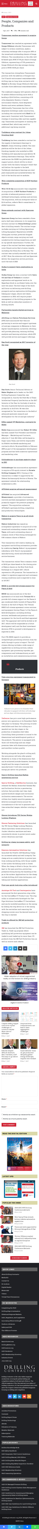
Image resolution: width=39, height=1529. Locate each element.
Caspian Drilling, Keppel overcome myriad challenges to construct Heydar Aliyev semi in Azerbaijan (10, 1029)
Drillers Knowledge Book (10, 1448)
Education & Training (9, 1427)
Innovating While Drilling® (11, 1321)
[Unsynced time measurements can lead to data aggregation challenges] (29, 1017)
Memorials (5, 1290)
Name (4, 1099)
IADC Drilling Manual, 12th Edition (14, 1457)
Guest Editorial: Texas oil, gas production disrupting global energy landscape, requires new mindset (28, 1055)
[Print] (25, 948)
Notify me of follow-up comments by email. (19, 1115)
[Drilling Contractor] (21, 3)
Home (5, 12)
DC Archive (5, 1284)
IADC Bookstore (7, 1351)
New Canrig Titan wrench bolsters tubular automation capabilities (25, 1219)
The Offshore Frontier (9, 1330)
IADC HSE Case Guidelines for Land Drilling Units (19, 1504)
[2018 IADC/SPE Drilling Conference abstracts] (7, 1211)
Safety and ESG (7, 1327)
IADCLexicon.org (7, 1348)
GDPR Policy (20, 1521)
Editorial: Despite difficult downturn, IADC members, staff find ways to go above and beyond (10, 1055)
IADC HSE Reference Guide (11, 1467)
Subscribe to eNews (19, 1258)
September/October (12, 17)
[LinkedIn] (15, 948)
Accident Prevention (9, 1411)
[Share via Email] (20, 948)
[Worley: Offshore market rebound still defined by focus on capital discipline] (7, 1239)
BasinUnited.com (8, 1341)
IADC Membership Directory (11, 1354)
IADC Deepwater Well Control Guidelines (16, 1454)
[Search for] (36, 4)
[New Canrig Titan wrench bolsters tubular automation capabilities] (7, 1220)
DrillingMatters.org (8, 1345)
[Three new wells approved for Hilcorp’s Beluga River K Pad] (7, 1230)
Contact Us (5, 1281)
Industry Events (7, 1358)
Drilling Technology (9, 1420)
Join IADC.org (6, 1361)
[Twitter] (10, 948)
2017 (9, 12)
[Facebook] (5, 948)
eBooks (4, 1424)
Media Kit (5, 1277)
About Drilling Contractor (10, 1274)
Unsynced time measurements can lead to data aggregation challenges (27, 1028)
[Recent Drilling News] (19, 1170)
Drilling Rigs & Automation (11, 1311)
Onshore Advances (8, 1324)
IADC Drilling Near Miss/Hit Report (14, 1460)
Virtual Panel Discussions (10, 1297)
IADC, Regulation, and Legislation (13, 1318)
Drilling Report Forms (9, 1417)
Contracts (5, 1414)
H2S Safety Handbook (9, 1451)
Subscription (6, 1433)
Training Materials (8, 1436)
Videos (4, 1294)
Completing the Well (9, 1308)
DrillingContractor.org (11, 1518)
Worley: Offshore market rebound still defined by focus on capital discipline (25, 1238)
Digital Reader (6, 1287)
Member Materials (8, 1430)
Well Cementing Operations (11, 1473)
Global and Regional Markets (12, 1314)
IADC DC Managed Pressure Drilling (14, 1484)
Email (4, 1107)
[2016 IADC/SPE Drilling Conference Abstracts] (7, 1249)
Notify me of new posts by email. (15, 1119)
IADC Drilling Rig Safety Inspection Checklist (17, 1464)
